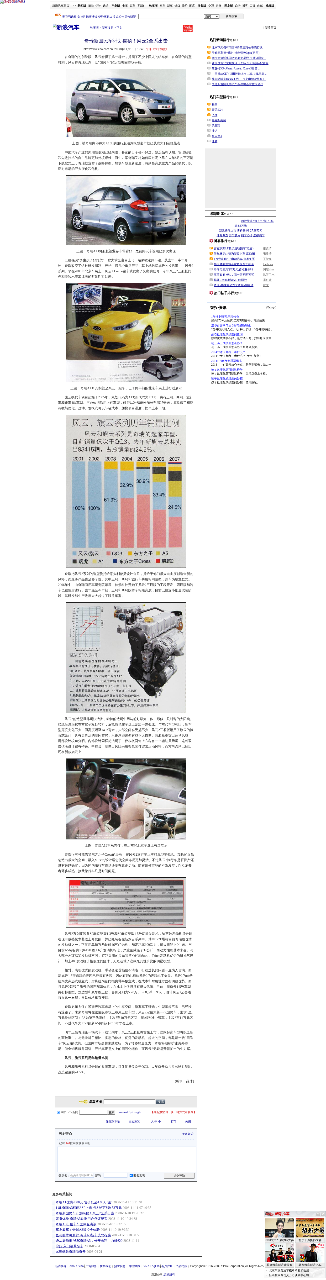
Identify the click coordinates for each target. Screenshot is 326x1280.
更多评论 (188, 1134)
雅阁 (214, 104)
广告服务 (91, 1266)
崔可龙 (267, 280)
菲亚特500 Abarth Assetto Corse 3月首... (236, 68)
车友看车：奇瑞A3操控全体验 (78, 1230)
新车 (170, 5)
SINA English (151, 1266)
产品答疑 (181, 1266)
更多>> (234, 40)
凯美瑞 (216, 125)
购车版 (94, 27)
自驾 (260, 5)
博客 (245, 5)
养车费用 (234, 235)
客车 (132, 5)
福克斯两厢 (219, 120)
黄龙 (266, 285)
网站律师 (134, 1266)
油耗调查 (222, 235)
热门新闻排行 (220, 40)
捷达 (214, 130)
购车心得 (246, 235)
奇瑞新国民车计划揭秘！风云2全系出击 (85, 1213)
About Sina (76, 1266)
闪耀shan (268, 269)
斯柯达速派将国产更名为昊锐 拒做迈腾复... (239, 58)
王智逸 (267, 259)
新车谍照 (107, 27)
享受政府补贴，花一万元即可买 (234, 274)
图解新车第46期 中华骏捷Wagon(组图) (235, 52)
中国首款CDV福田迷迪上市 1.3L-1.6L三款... (239, 73)
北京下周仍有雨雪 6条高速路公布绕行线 (237, 47)
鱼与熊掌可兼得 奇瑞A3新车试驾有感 (83, 1235)
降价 (185, 5)
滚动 (91, 5)
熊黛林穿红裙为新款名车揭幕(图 (234, 253)
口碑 (252, 5)
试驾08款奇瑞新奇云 (71, 1252)
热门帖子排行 (224, 293)
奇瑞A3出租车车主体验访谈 (76, 1224)
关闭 (188, 1121)
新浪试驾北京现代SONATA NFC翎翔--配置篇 (240, 63)
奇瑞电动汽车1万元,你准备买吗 (233, 269)
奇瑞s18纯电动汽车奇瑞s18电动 (233, 285)
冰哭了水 (268, 274)
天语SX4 (217, 109)
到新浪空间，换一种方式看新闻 (173, 1112)
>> (74, 5)
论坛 (238, 5)
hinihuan (268, 264)
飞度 (214, 115)
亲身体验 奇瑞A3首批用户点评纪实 (81, 1219)
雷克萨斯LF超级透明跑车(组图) (233, 248)
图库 (192, 5)
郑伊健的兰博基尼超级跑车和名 (234, 264)
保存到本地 (113, 1121)
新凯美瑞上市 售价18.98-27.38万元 (240, 230)
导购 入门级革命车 (69, 1246)
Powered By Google (129, 1112)
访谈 (106, 5)
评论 (98, 5)
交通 (211, 5)
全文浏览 (134, 1121)
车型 (162, 5)
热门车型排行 (220, 97)
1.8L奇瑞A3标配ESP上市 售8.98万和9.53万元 (89, 1208)
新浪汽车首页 (60, 5)
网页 (64, 1112)
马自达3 (217, 136)
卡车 (125, 5)
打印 (174, 1121)
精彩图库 (217, 214)
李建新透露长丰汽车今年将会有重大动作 (237, 84)
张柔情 (267, 248)
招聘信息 (120, 1266)
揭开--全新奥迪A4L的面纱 (230, 280)
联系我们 (105, 1266)
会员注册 (167, 1266)
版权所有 (169, 1274)
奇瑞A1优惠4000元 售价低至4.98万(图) (84, 1202)
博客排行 (220, 241)
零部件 (141, 5)
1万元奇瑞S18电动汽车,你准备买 (234, 259)
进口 (177, 5)
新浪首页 (270, 27)
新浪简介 (61, 1266)
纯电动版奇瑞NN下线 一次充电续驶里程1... (239, 79)
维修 (218, 5)
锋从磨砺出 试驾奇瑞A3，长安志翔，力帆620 (89, 1241)
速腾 (214, 141)
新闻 (75, 1112)
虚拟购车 (259, 235)
